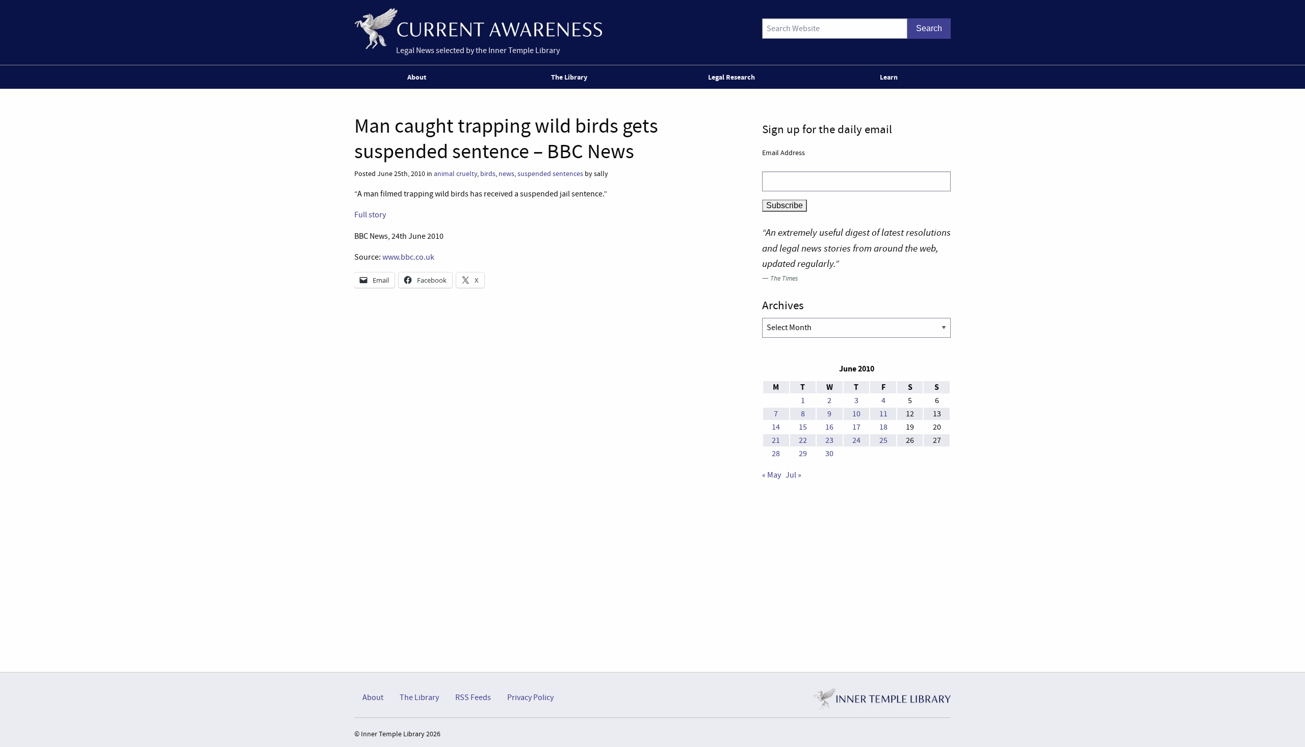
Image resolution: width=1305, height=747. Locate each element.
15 (803, 427)
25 (883, 440)
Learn (889, 77)
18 (883, 427)
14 (776, 427)
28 (776, 454)
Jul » (793, 475)
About (416, 77)
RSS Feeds (473, 697)
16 (829, 427)
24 (856, 440)
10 (856, 414)
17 (856, 427)
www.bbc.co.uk (408, 257)
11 (883, 414)
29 (803, 454)
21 (776, 440)
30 (829, 454)
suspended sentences (550, 174)
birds (487, 174)
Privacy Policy (530, 697)
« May (771, 475)
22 (803, 440)
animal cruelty (455, 174)
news (506, 174)
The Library (569, 77)
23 (829, 440)
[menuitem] (418, 77)
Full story (370, 215)
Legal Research (731, 77)
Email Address (783, 152)
